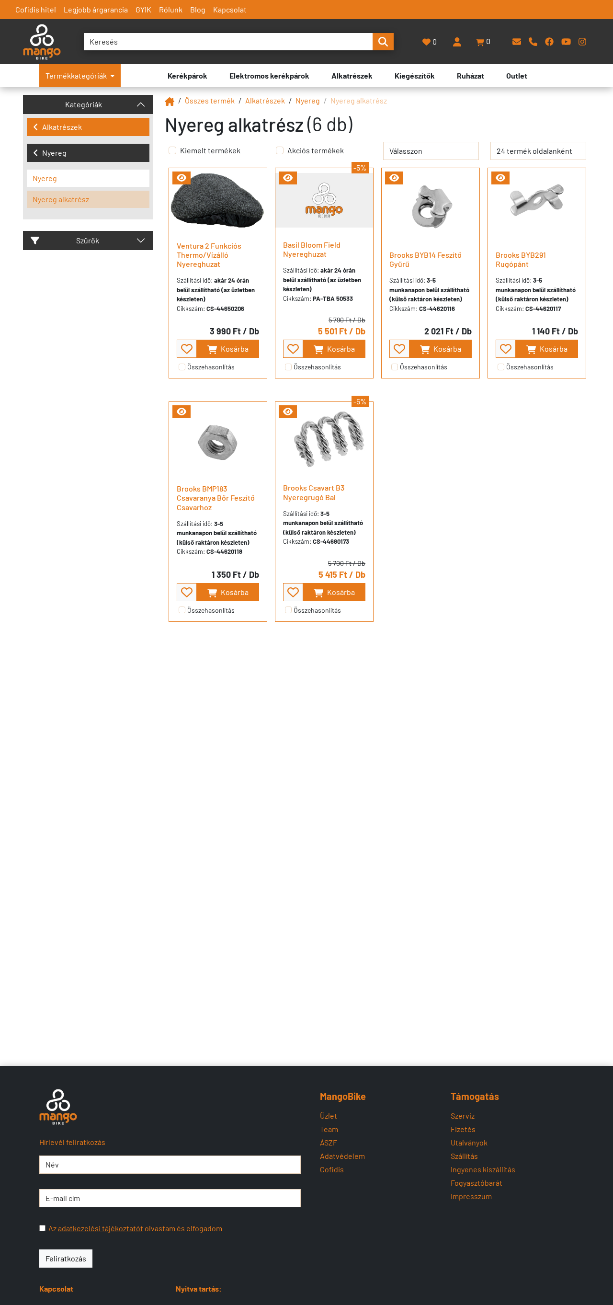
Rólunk (170, 9)
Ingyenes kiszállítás (483, 1169)
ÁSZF (328, 1142)
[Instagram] (582, 41)
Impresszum (471, 1196)
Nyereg (54, 152)
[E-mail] (517, 41)
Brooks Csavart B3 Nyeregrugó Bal (313, 492)
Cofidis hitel (35, 9)
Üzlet (328, 1115)
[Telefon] (533, 41)
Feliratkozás (65, 1258)
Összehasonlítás (211, 367)
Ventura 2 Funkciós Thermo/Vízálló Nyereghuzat (209, 254)
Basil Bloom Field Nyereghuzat (312, 249)
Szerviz (463, 1115)
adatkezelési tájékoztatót (100, 1228)
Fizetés (463, 1128)
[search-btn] (383, 41)
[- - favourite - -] (187, 349)
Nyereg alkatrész (61, 199)
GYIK (143, 9)
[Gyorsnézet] (181, 178)
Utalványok (469, 1142)
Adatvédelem (342, 1155)
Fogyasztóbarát (476, 1182)
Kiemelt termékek (210, 150)
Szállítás (464, 1155)
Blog (197, 9)
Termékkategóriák (76, 75)
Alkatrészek (62, 126)
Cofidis (332, 1169)
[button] (483, 41)
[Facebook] (549, 41)
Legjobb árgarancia (96, 9)
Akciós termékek (315, 150)
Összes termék (210, 100)
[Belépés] (456, 41)
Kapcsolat (230, 9)
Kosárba (234, 348)
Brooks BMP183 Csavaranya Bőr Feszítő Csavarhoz (216, 497)
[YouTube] (566, 41)
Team (329, 1128)
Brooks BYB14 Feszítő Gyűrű (425, 259)
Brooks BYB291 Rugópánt (521, 259)
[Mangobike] (169, 100)
